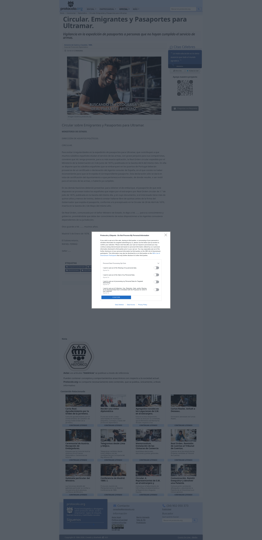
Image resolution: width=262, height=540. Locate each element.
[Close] (166, 236)
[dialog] (131, 270)
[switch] (156, 267)
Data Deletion (119, 304)
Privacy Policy (142, 304)
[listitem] (131, 263)
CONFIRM (116, 297)
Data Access (131, 304)
